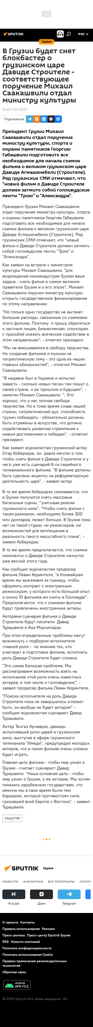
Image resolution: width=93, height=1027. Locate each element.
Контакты (27, 922)
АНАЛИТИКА (33, 881)
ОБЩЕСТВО (12, 818)
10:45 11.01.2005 (14, 109)
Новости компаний (25, 942)
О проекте (10, 922)
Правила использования (21, 929)
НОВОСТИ (10, 881)
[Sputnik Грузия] (14, 36)
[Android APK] (17, 985)
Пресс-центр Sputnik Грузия (48, 935)
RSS (5, 942)
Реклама (48, 929)
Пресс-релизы (13, 935)
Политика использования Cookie (27, 954)
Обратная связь (14, 972)
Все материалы (61, 881)
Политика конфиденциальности (27, 948)
